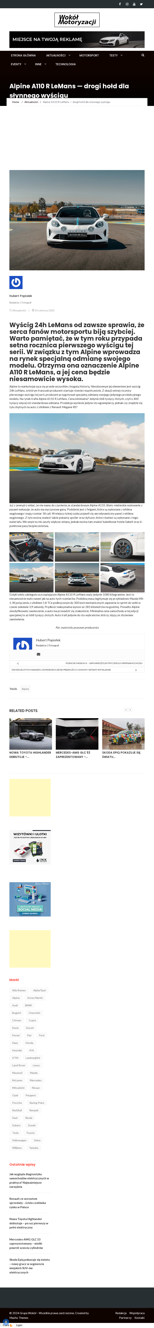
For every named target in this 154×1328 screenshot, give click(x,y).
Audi (15, 1005)
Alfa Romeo (19, 990)
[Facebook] (120, 4)
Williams (17, 1147)
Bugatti (16, 1012)
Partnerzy (125, 1317)
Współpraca (137, 1313)
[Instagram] (127, 4)
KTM (15, 1057)
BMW (28, 1005)
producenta (92, 627)
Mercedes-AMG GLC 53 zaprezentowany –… (26, 755)
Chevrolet (34, 1012)
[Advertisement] (77, 142)
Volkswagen (19, 1140)
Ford (41, 1035)
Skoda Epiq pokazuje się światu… (75, 755)
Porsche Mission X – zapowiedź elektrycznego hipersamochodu (104, 663)
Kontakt (139, 1317)
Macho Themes (18, 1317)
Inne (38, 64)
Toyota (30, 1132)
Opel (15, 1095)
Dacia (15, 1027)
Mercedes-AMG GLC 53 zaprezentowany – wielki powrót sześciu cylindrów (26, 1243)
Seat (15, 1117)
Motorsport (89, 55)
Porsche (17, 1102)
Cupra (32, 1020)
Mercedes (36, 1080)
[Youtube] (134, 4)
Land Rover (18, 1065)
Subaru (16, 1125)
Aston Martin (35, 997)
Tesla (15, 1132)
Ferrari (16, 1035)
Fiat (29, 1035)
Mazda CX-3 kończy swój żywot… (122, 755)
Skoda (28, 1117)
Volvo (37, 1140)
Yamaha (33, 1147)
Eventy (16, 64)
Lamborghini (33, 1057)
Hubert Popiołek (20, 296)
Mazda (34, 1072)
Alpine (25, 688)
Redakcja (121, 1313)
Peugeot (31, 1095)
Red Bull (17, 1110)
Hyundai (17, 1050)
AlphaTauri (39, 990)
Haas (15, 1042)
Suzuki (31, 1125)
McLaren (17, 1080)
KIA (31, 1050)
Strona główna (23, 55)
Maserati (17, 1072)
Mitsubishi (18, 1087)
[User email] (38, 654)
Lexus (36, 1065)
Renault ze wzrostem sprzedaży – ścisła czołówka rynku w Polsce (27, 1203)
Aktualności (56, 55)
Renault (33, 1110)
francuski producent (50, 390)
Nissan (36, 1087)
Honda (29, 1042)
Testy (113, 55)
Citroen (16, 1020)
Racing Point (36, 1102)
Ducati (30, 1027)
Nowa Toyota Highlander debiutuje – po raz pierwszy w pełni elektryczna (28, 1223)
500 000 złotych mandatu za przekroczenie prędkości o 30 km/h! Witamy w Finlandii (61, 669)
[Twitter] (141, 4)
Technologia (65, 64)
